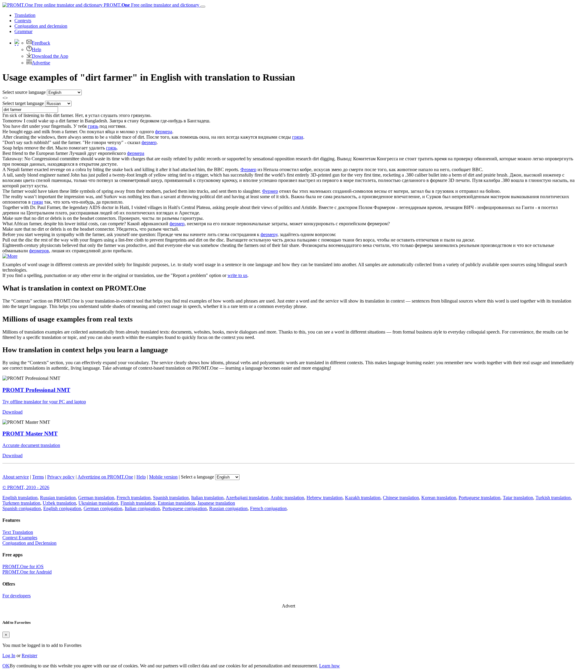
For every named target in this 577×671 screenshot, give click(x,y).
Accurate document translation (31, 445)
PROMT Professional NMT (36, 390)
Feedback (41, 42)
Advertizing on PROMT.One (105, 476)
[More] (9, 256)
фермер (149, 142)
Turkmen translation (21, 503)
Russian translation (58, 497)
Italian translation (207, 497)
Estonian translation (176, 503)
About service (15, 476)
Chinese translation (401, 497)
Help (36, 49)
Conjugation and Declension (29, 543)
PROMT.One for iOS (23, 566)
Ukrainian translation (98, 503)
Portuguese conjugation (184, 508)
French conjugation (268, 508)
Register (29, 655)
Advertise (41, 62)
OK (6, 665)
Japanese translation (216, 503)
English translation (20, 497)
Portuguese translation (479, 497)
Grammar (23, 31)
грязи (297, 137)
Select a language (197, 476)
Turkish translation (553, 497)
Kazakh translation (362, 497)
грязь (93, 126)
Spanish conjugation (21, 508)
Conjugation (40, 26)
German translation (96, 497)
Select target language (23, 103)
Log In (8, 655)
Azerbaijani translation (247, 497)
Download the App (50, 56)
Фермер (248, 169)
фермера (163, 131)
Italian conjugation (142, 508)
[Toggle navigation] (202, 7)
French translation (134, 497)
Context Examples (19, 537)
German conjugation (103, 508)
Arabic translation (287, 497)
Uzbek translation (59, 503)
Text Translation (17, 532)
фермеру (269, 234)
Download (12, 411)
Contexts (22, 20)
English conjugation (62, 508)
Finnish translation (138, 503)
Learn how (329, 665)
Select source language (24, 92)
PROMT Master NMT (30, 433)
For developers (16, 595)
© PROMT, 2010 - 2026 (25, 487)
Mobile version (163, 476)
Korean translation (438, 497)
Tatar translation (518, 497)
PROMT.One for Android (27, 571)
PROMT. (150, 5)
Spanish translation (171, 497)
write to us (237, 275)
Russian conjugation (228, 508)
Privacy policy (61, 476)
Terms (38, 476)
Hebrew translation (325, 497)
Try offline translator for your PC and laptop (44, 401)
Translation (24, 15)
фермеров (39, 250)
